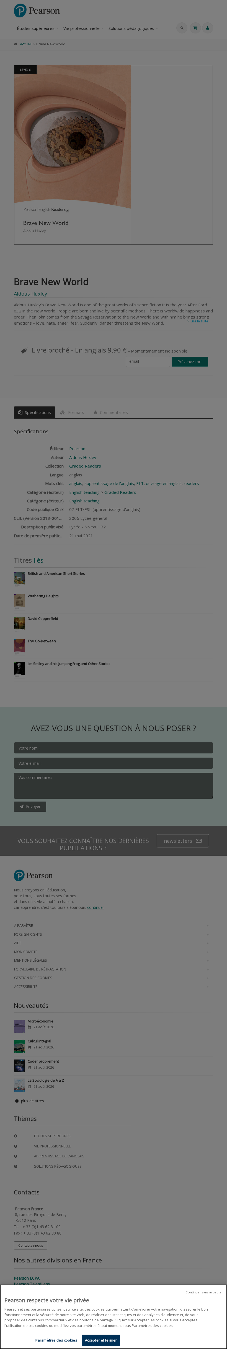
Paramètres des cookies (56, 1340)
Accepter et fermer (101, 1340)
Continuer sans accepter (204, 1292)
